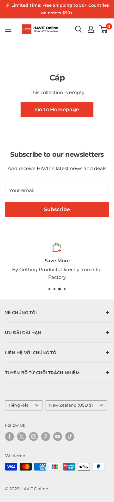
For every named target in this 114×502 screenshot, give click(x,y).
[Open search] (78, 29)
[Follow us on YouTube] (57, 436)
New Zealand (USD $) (71, 405)
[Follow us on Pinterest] (45, 436)
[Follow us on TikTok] (69, 436)
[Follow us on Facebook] (9, 436)
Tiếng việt (18, 405)
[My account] (91, 29)
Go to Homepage (57, 110)
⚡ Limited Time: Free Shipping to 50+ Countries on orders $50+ (57, 9)
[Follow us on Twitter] (21, 436)
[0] (104, 29)
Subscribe (57, 209)
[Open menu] (8, 29)
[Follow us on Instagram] (33, 436)
